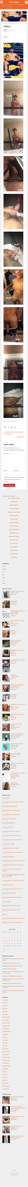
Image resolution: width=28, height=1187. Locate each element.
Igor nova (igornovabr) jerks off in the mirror (12, 889)
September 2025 (6, 1031)
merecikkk (13, 675)
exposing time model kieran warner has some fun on (17, 734)
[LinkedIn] (15, 427)
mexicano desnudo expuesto (17, 591)
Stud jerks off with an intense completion (17, 1117)
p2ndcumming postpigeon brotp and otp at (12, 897)
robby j (7, 26)
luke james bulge (12, 969)
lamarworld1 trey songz (7, 884)
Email (16, 470)
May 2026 (4, 1008)
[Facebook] (8, 427)
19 (9, 943)
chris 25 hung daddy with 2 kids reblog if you (12, 852)
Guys (18, 23)
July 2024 (4, 1071)
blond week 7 (14, 694)
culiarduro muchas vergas (8, 844)
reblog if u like (14, 601)
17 (3, 943)
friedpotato (11, 29)
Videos (4, 583)
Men (21, 23)
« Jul (3, 951)
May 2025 (4, 1043)
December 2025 (6, 1023)
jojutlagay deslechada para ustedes (10, 848)
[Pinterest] (12, 427)
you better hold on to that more (18, 660)
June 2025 (4, 1040)
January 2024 (5, 1089)
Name (5, 470)
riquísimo (13, 630)
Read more (13, 594)
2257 (16, 1175)
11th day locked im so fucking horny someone (13, 880)
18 (6, 943)
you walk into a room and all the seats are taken (12, 979)
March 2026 (5, 1014)
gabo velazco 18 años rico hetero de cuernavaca (13, 986)
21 (14, 943)
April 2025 (4, 1046)
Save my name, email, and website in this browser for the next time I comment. (13, 479)
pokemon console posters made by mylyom (17, 744)
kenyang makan (6, 797)
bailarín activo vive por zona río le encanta (12, 839)
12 (9, 940)
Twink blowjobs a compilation (15, 976)
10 (3, 940)
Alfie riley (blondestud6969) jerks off (17, 1097)
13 (12, 940)
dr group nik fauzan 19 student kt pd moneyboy (18, 773)
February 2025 (5, 1051)
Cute (12, 23)
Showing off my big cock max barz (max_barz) (17, 1136)
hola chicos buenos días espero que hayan (16, 641)
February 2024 (5, 1086)
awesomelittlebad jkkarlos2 (8, 823)
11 (6, 940)
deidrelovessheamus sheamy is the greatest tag (18, 611)
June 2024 (4, 1074)
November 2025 (6, 1026)
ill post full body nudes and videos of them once (14, 433)
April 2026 (4, 1011)
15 (17, 940)
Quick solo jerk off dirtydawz (9, 893)
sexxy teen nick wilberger (8, 856)
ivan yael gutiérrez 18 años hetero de (11, 814)
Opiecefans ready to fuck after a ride (11, 910)
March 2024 (5, 1083)
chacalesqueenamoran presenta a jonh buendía (13, 860)
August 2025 (5, 1034)
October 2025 (5, 1028)
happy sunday (14, 783)
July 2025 (4, 1037)
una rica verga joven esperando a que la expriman (12, 869)
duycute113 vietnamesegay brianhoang (17, 763)
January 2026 (5, 1020)
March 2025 (5, 1048)
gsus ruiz (4, 914)
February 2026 (5, 1017)
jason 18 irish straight (16, 753)
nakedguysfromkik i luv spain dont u (17, 650)
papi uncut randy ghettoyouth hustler (17, 714)
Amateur (9, 23)
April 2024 (4, 1080)
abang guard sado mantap (14, 983)
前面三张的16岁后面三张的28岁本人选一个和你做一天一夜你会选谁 (13, 875)
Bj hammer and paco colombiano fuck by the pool (13, 972)
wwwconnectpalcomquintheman (9, 806)
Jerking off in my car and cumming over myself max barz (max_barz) (18, 1108)
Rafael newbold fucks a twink (15, 966)
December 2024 (6, 1057)
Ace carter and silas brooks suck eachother (12, 922)
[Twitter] (5, 427)
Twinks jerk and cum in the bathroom (17, 1126)
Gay (15, 23)
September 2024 (6, 1066)
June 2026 (4, 1005)
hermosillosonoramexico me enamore (11, 831)
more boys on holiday (7, 827)
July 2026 (4, 1002)
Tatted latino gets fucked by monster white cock (17, 685)
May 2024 (4, 1077)
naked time (13, 437)
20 (12, 943)
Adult (5, 23)
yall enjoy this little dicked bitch (9, 818)
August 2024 (5, 1069)
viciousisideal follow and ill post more (18, 705)
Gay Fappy (13, 1173)
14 (14, 940)
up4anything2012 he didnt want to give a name (13, 865)
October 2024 (5, 1063)
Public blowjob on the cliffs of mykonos (11, 905)
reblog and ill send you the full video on (11, 810)
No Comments (13, 421)
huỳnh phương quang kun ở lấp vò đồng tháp (13, 802)
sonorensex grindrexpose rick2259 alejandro (13, 991)
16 (20, 940)
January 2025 (5, 1054)
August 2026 (5, 1000)
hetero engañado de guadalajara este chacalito (13, 918)
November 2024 (6, 1060)
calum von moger (6, 901)
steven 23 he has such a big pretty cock (11, 835)
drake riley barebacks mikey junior (17, 621)
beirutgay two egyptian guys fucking (13, 959)
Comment (6, 453)
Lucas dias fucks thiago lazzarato (16, 724)
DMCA (12, 1175)
